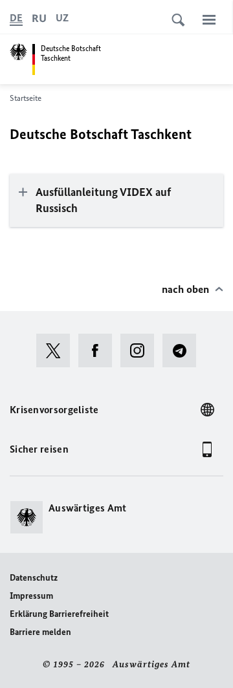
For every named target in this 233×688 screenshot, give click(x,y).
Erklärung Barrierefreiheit (59, 613)
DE (16, 18)
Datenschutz (34, 577)
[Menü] (209, 19)
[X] (57, 350)
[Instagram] (141, 350)
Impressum (31, 595)
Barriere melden (40, 632)
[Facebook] (99, 350)
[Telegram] (183, 350)
